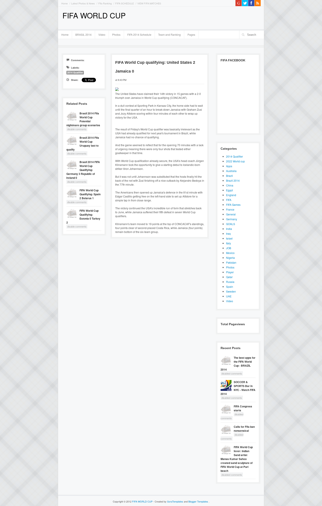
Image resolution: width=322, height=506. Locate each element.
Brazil (229, 176)
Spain (229, 286)
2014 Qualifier (75, 72)
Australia (231, 171)
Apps (229, 166)
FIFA (228, 200)
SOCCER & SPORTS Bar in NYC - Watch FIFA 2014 (238, 388)
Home (64, 3)
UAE (229, 296)
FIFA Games (233, 204)
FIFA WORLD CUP (94, 15)
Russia (230, 282)
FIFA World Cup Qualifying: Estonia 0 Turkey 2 (83, 216)
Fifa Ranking (105, 3)
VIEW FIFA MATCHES (149, 3)
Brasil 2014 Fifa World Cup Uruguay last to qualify (82, 143)
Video (101, 34)
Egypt (229, 190)
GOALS (230, 224)
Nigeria (230, 257)
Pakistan (231, 262)
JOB (228, 248)
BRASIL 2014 (82, 34)
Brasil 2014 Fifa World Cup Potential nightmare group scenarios (83, 119)
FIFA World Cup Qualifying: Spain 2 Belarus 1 (90, 194)
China (229, 185)
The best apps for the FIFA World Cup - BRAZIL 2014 (238, 363)
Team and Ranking (169, 34)
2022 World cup (235, 161)
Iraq (228, 233)
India (229, 229)
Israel (229, 238)
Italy (228, 243)
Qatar (229, 277)
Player (230, 272)
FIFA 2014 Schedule (139, 34)
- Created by (168, 501)
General (231, 214)
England (231, 195)
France (230, 209)
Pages (189, 34)
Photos (116, 34)
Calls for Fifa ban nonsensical (244, 429)
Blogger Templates (198, 501)
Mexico (230, 253)
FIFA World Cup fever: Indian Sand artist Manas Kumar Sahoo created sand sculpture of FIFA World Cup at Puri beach (237, 459)
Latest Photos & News (83, 3)
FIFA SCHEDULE (124, 3)
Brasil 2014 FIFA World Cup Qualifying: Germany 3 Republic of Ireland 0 (83, 170)
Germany (231, 219)
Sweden (231, 291)
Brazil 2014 (233, 180)
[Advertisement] (209, 17)
